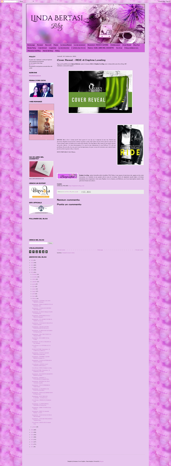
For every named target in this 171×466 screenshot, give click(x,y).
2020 (32, 430)
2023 (32, 267)
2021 (32, 272)
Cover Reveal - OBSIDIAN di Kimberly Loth (41, 400)
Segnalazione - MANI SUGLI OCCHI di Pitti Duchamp (42, 415)
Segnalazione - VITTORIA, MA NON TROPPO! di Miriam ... (41, 301)
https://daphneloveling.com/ (76, 186)
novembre (34, 277)
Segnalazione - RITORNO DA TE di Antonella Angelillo (40, 381)
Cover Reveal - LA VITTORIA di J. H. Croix (41, 346)
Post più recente (61, 250)
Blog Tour (136, 45)
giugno (34, 289)
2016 (32, 439)
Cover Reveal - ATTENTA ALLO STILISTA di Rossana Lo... (40, 364)
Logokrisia (52, 48)
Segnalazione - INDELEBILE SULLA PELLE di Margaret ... (41, 316)
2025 (32, 262)
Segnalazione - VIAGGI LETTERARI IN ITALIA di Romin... (42, 361)
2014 (32, 444)
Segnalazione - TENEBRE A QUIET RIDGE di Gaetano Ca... (40, 357)
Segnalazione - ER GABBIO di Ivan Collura (40, 338)
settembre (34, 281)
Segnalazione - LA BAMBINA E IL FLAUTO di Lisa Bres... (40, 389)
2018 (32, 434)
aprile (33, 293)
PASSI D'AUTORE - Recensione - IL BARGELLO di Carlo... (41, 370)
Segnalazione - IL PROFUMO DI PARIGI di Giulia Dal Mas (42, 331)
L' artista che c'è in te (78, 48)
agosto (34, 284)
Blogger (101, 461)
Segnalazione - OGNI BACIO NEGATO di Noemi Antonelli (42, 323)
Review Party (32, 48)
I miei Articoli (42, 48)
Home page (31, 45)
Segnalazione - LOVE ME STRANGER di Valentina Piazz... (42, 419)
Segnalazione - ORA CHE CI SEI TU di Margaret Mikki (41, 334)
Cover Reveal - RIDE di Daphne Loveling (42, 368)
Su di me (119, 48)
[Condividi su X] (86, 192)
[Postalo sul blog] (84, 192)
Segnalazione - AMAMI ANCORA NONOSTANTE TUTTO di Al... (40, 327)
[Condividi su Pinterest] (90, 192)
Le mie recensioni (79, 45)
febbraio (34, 298)
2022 (32, 270)
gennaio (34, 427)
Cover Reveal (127, 45)
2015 (32, 442)
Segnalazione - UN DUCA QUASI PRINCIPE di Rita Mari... (40, 353)
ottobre (34, 279)
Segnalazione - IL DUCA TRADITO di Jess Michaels (41, 342)
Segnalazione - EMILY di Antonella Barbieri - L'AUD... (40, 411)
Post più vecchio (139, 250)
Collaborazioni (115, 45)
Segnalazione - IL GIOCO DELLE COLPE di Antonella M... (42, 312)
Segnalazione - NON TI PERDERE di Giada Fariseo (41, 385)
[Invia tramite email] (82, 192)
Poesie (56, 45)
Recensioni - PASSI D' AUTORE (98, 45)
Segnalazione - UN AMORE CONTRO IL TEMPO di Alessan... (42, 319)
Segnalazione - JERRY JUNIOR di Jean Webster (41, 408)
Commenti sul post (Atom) (68, 252)
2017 (32, 437)
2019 (32, 432)
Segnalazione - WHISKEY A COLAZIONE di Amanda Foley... (41, 378)
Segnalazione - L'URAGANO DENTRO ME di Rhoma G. (41, 308)
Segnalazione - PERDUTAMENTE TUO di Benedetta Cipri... (42, 304)
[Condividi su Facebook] (88, 192)
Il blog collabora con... (131, 48)
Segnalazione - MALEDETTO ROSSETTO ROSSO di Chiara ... (42, 374)
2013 (32, 446)
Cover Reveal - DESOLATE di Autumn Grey (41, 423)
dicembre (34, 274)
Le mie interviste (63, 48)
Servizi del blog (48, 51)
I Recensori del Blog (34, 51)
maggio (34, 291)
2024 (32, 265)
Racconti (48, 45)
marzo (33, 296)
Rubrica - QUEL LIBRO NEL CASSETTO (101, 48)
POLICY (32, 64)
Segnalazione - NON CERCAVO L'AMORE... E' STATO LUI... (40, 396)
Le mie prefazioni (66, 45)
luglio (33, 286)
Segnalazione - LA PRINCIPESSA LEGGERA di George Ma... (40, 404)
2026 (32, 260)
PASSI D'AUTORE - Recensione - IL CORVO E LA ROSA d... (41, 349)
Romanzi (40, 45)
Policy (57, 51)
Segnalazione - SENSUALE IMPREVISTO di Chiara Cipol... (42, 393)
